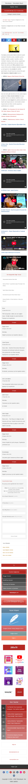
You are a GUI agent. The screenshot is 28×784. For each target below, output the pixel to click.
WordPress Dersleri (8, 580)
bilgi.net (14, 744)
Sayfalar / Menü (14, 7)
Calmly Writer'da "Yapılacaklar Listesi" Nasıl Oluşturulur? (15, 722)
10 (8, 34)
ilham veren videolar (7, 555)
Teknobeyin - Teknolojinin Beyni (14, 3)
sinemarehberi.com (14, 759)
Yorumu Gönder (14, 536)
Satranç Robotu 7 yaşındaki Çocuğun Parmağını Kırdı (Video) (14, 284)
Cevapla (14, 322)
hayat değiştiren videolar (8, 549)
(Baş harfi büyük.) (12, 516)
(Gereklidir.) (10, 496)
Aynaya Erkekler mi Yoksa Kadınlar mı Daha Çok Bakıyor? (13, 300)
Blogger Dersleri (7, 576)
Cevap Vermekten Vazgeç (7, 481)
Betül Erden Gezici (8, 32)
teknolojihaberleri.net (14, 752)
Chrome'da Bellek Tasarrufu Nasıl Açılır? (16, 729)
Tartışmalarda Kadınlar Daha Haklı (10, 279)
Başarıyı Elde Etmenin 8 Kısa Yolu (16, 76)
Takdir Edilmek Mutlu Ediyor (8, 290)
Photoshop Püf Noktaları (9, 584)
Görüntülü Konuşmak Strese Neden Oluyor (11, 294)
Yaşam (9, 19)
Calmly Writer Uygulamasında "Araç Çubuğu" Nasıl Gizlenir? (15, 715)
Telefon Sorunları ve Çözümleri (10, 588)
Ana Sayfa (5, 19)
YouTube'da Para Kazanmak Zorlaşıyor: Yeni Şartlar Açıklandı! (15, 708)
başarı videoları (6, 547)
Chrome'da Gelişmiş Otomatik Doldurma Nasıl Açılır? (15, 736)
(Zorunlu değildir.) (9, 509)
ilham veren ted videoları (8, 552)
